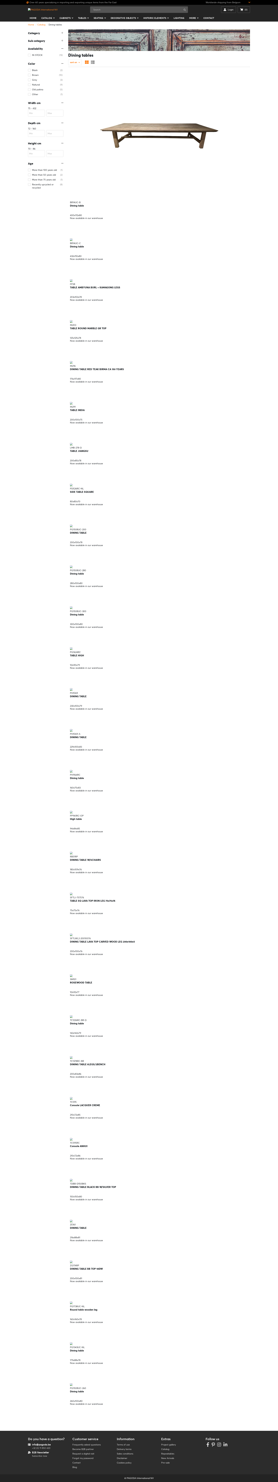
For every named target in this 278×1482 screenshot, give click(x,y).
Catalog (41, 24)
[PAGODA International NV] (43, 9)
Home (31, 24)
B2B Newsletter (40, 1452)
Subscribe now (39, 1455)
